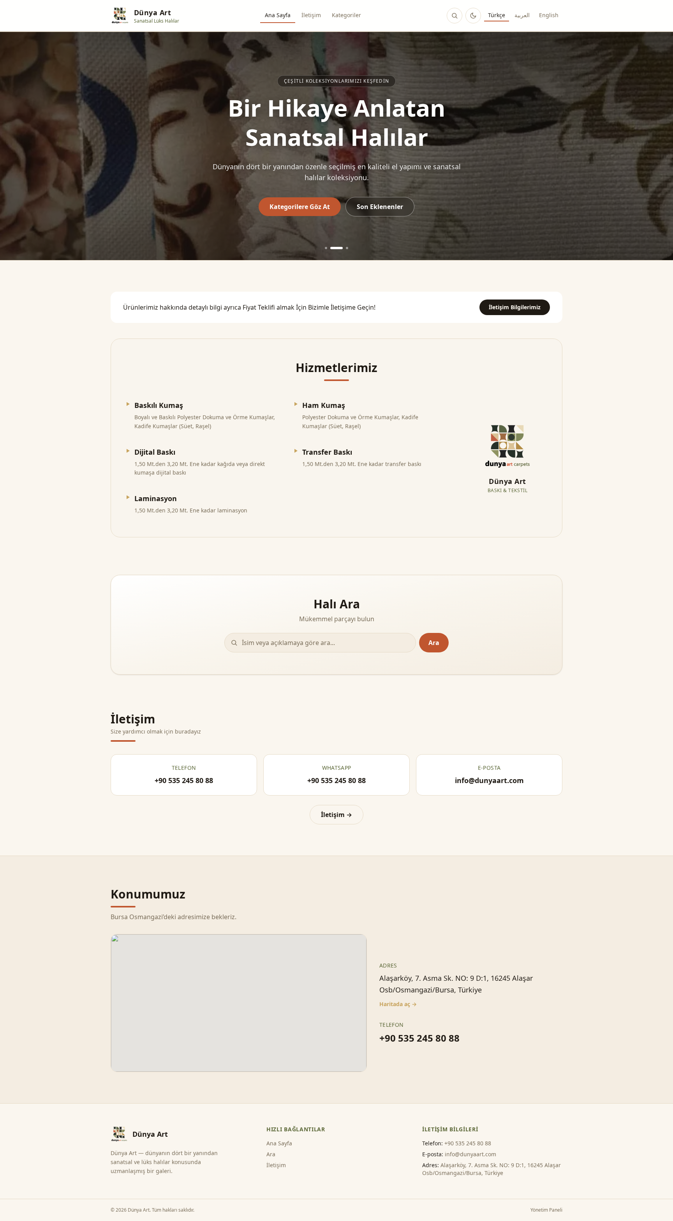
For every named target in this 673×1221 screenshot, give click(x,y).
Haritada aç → (398, 1004)
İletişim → (336, 814)
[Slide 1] (326, 248)
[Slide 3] (347, 248)
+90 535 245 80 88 (419, 1038)
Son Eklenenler (380, 206)
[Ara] (454, 15)
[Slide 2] (336, 248)
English (548, 15)
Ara (433, 642)
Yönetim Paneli (546, 1210)
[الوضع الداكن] (473, 15)
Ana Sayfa (278, 15)
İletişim (311, 15)
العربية (522, 15)
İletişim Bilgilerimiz (515, 307)
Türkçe (496, 15)
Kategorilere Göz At (300, 206)
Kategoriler (346, 15)
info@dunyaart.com (470, 1154)
